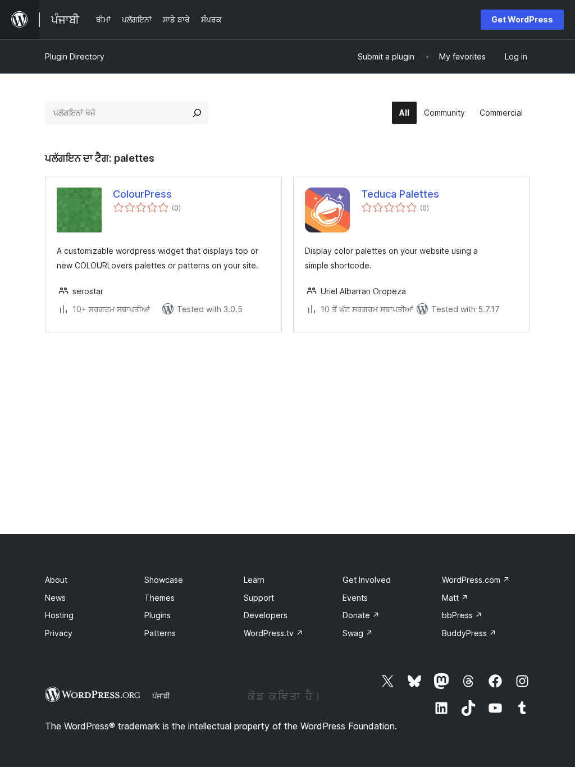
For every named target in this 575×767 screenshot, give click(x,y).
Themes (159, 597)
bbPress (462, 615)
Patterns (160, 633)
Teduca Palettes (400, 194)
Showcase (163, 580)
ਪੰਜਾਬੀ (161, 695)
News (55, 597)
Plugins (157, 615)
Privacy (58, 633)
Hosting (59, 615)
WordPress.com (476, 580)
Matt (455, 597)
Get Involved (367, 580)
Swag (358, 633)
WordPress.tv (273, 633)
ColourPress (142, 194)
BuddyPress (469, 633)
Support (259, 597)
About (56, 580)
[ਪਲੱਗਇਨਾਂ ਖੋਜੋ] (197, 113)
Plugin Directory (74, 56)
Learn (254, 580)
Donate (361, 615)
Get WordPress (522, 19)
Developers (266, 615)
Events (355, 597)
